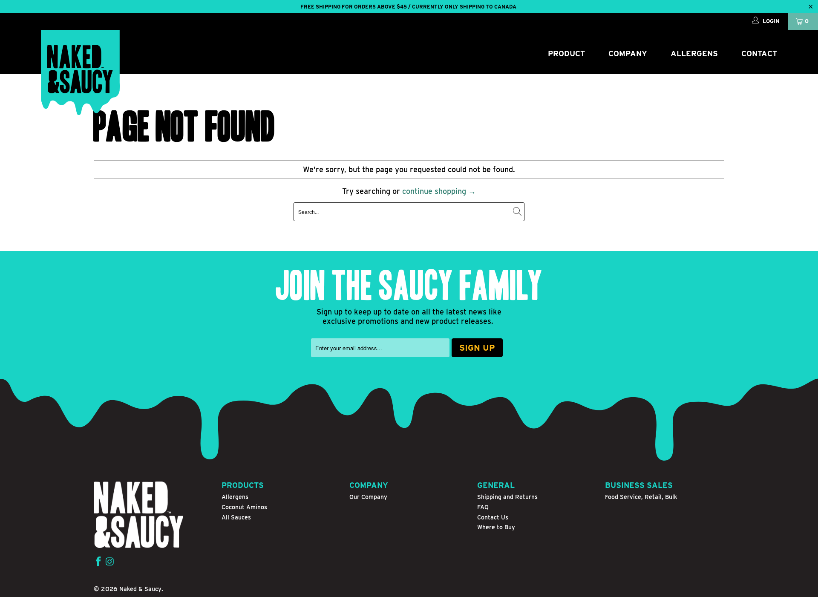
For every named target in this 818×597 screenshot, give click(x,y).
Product (566, 53)
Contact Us (492, 517)
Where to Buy (496, 527)
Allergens (694, 53)
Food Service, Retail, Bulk (641, 496)
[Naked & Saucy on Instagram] (110, 562)
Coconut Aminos (244, 507)
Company (627, 53)
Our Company (368, 496)
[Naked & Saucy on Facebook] (98, 562)
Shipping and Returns (507, 496)
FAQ (483, 507)
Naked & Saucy (140, 588)
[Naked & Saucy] (80, 73)
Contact (759, 53)
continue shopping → (439, 191)
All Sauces (236, 517)
